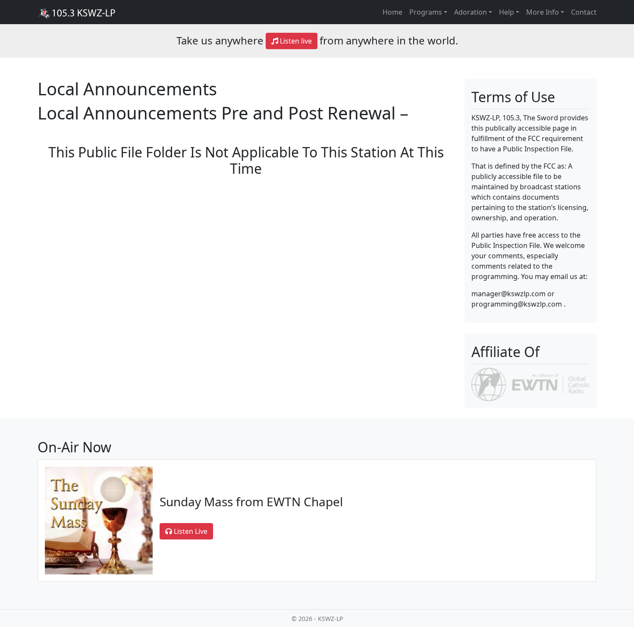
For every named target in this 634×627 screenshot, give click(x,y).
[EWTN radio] (530, 384)
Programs (425, 12)
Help (506, 12)
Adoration (470, 12)
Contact (583, 12)
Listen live (295, 41)
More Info (542, 12)
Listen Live (189, 531)
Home (392, 12)
